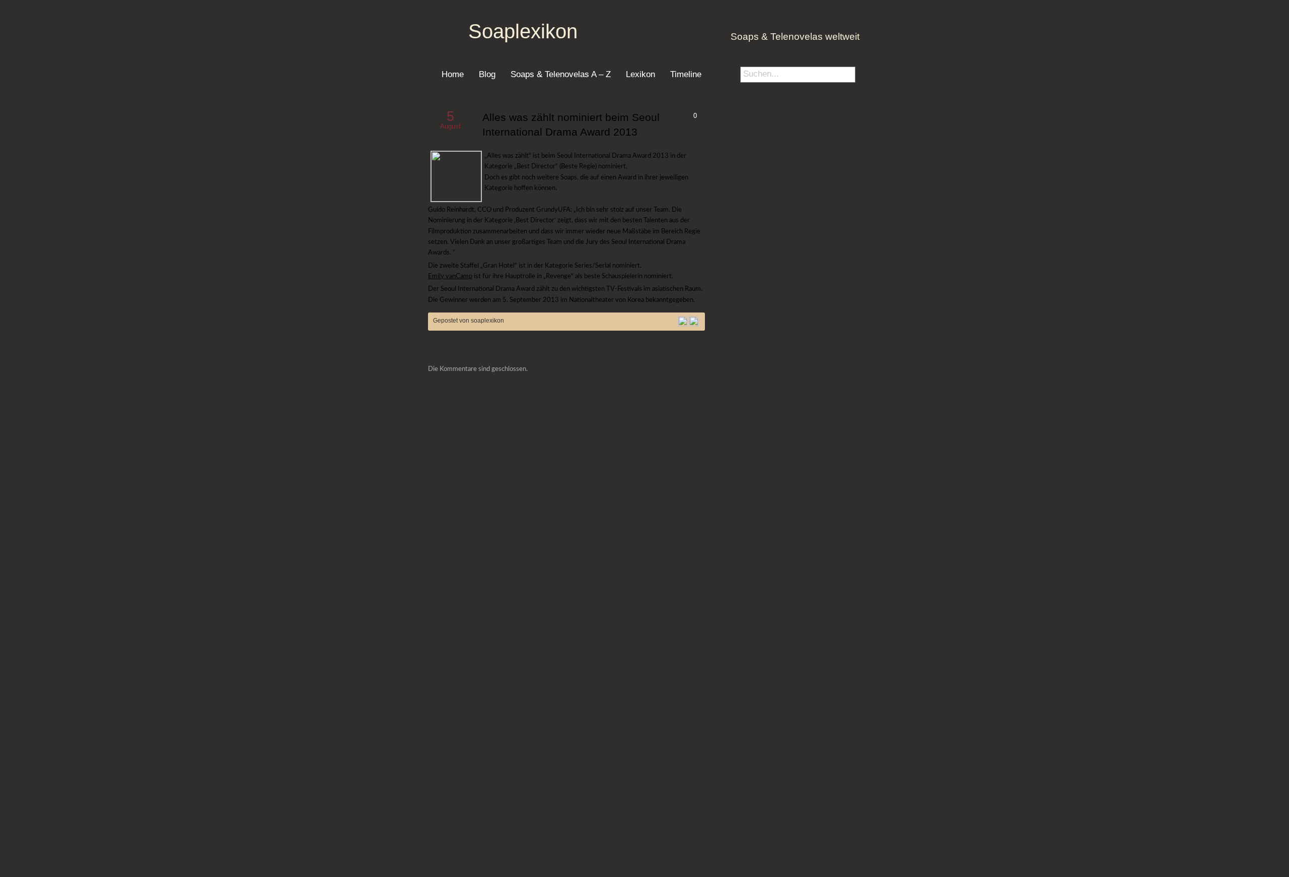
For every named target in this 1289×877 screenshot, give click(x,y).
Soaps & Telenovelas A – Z (561, 74)
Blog (487, 74)
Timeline (685, 74)
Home (453, 74)
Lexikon (640, 74)
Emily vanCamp (450, 276)
